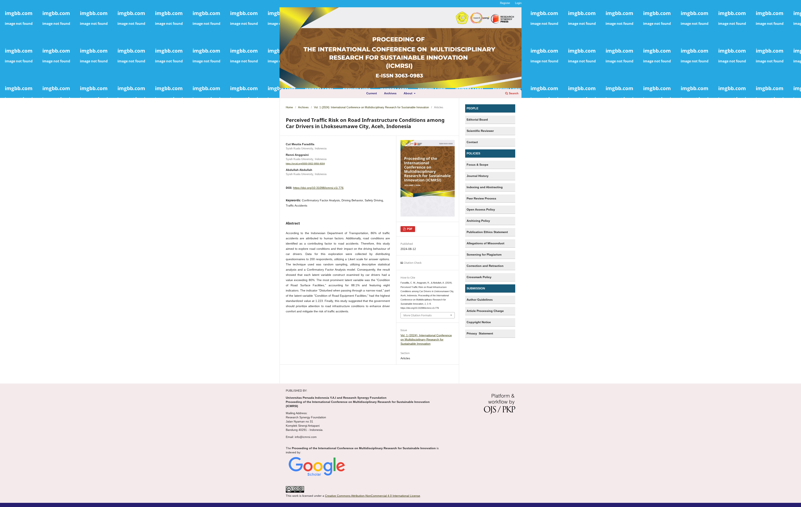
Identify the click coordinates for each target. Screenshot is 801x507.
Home (289, 107)
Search (513, 93)
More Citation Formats (417, 315)
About (408, 93)
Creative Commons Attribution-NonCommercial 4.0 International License (372, 495)
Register (505, 3)
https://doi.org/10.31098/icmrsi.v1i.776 (318, 187)
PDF (409, 229)
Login (518, 3)
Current (371, 93)
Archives (390, 93)
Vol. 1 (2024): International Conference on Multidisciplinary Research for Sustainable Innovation (371, 107)
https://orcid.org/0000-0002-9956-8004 (305, 163)
